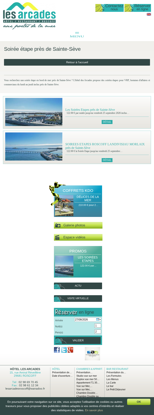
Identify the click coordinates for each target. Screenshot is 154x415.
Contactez (114, 7)
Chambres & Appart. (89, 369)
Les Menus (112, 379)
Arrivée (59, 320)
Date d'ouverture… (62, 375)
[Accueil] (29, 28)
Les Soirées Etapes (88, 259)
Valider (78, 340)
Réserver (142, 7)
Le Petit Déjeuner (116, 389)
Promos (78, 251)
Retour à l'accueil (77, 62)
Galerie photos (72, 225)
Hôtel (56, 369)
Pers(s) (59, 332)
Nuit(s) (58, 326)
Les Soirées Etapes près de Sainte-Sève (90, 109)
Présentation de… (62, 372)
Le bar (109, 386)
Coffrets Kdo (78, 190)
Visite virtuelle (78, 298)
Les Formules (113, 375)
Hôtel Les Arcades (25, 369)
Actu (78, 285)
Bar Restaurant (117, 369)
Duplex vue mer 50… (87, 379)
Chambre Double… (87, 393)
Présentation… (84, 372)
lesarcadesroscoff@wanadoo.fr (25, 388)
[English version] (149, 14)
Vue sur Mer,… (84, 386)
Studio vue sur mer (86, 375)
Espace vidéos (72, 237)
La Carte (111, 382)
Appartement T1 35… (88, 382)
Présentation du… (116, 372)
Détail (107, 122)
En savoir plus (94, 410)
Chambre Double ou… (88, 396)
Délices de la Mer (88, 198)
